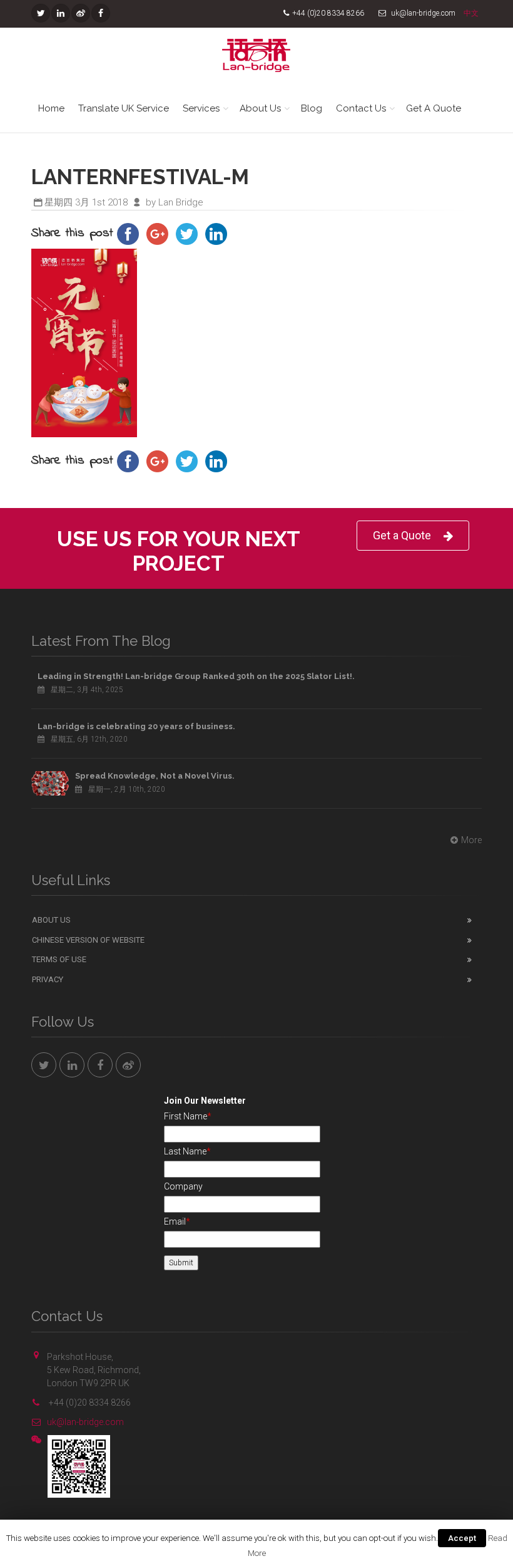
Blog (311, 108)
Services (201, 108)
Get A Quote (433, 108)
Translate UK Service (123, 108)
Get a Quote (402, 535)
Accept (462, 1538)
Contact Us (361, 108)
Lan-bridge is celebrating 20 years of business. (136, 726)
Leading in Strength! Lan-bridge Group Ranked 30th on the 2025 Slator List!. (196, 676)
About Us (260, 108)
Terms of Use (59, 959)
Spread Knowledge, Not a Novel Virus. (155, 775)
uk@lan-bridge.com (85, 1422)
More (471, 840)
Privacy (47, 979)
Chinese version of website (88, 940)
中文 (471, 13)
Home (51, 108)
